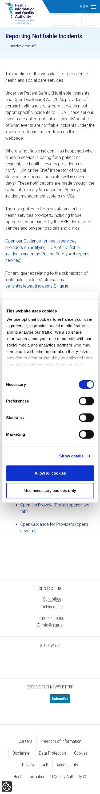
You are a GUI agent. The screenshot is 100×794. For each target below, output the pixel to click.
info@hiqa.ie (52, 625)
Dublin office (52, 606)
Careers (25, 741)
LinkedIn (50, 659)
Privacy (28, 764)
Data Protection (52, 753)
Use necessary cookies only (50, 490)
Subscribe (59, 699)
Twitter (23, 659)
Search (90, 19)
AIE (45, 764)
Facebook (36, 659)
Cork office (52, 599)
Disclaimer (22, 753)
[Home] (22, 10)
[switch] (86, 401)
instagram (76, 659)
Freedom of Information (61, 741)
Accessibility (67, 764)
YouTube (63, 659)
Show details (71, 456)
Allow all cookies (50, 473)
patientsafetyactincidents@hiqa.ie (36, 286)
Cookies (81, 753)
